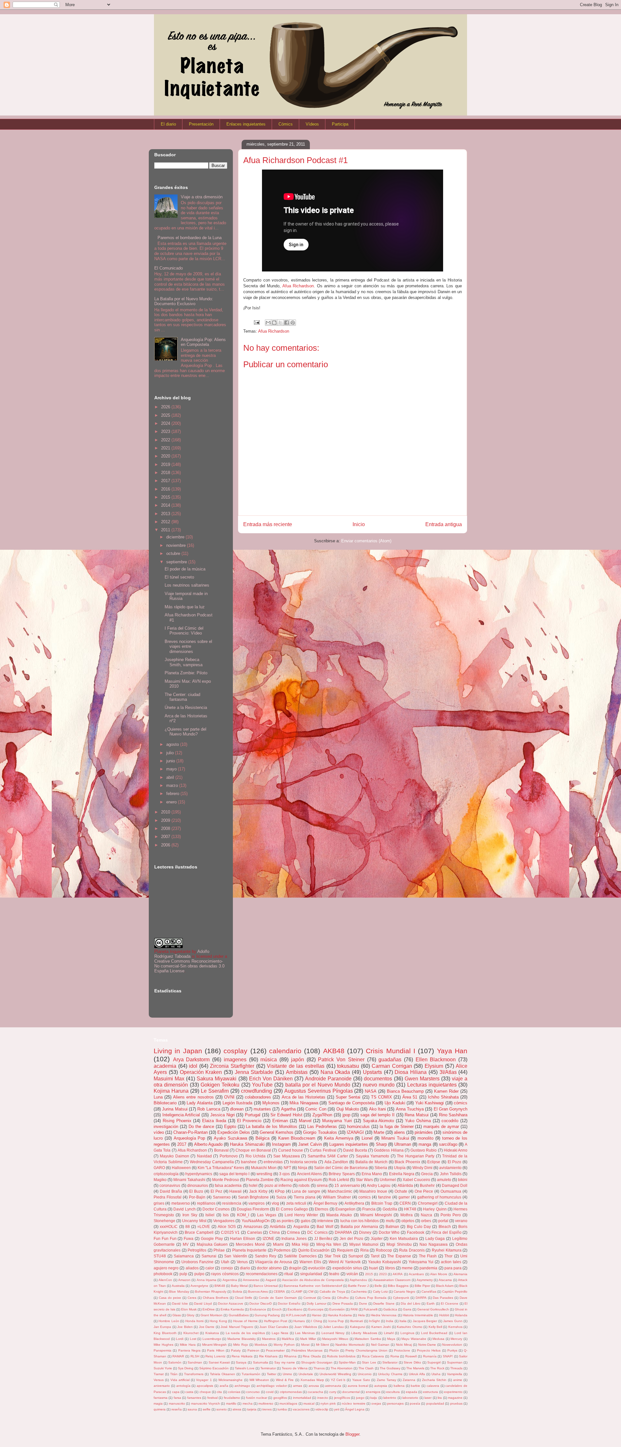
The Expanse (399, 1256)
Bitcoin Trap (381, 1203)
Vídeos (312, 124)
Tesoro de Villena (295, 1368)
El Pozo (455, 1162)
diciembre (176, 537)
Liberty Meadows (364, 1333)
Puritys (452, 1350)
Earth (431, 1303)
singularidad (311, 1274)
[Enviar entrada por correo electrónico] (256, 322)
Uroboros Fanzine (197, 1262)
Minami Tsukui (395, 1138)
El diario (168, 124)
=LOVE (203, 1226)
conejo (227, 1268)
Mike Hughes (163, 1344)
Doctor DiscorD (260, 1303)
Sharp (381, 1144)
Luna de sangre (306, 1191)
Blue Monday (179, 1291)
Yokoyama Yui (421, 1262)
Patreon (253, 1350)
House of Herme (245, 1321)
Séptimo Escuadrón (214, 1368)
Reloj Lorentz (215, 1356)
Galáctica (390, 1309)
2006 (166, 845)
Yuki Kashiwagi (429, 1102)
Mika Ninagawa (303, 1102)
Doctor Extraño (289, 1303)
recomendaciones (262, 1274)
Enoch (277, 1309)
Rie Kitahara (268, 1356)
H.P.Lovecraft (296, 1315)
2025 (166, 415)
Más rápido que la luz (185, 606)
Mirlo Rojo (240, 1344)
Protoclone (402, 1350)
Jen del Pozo (351, 1238)
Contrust (309, 1297)
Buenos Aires (258, 1291)
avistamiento (450, 1167)
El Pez (216, 1191)
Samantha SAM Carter (328, 1156)
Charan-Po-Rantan (190, 1132)
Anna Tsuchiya (410, 1109)
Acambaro (416, 1274)
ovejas (376, 1403)
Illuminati (356, 1321)
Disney (365, 1232)
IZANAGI (355, 1132)
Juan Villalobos (305, 1327)
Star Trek (332, 1256)
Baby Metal (239, 1285)
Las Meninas (305, 1333)
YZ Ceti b (338, 1380)
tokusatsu (348, 1066)
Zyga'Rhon (322, 1114)
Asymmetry (425, 1280)
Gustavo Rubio (423, 1150)
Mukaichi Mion (264, 1167)
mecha (248, 1403)
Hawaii (235, 1191)
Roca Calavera (373, 1356)
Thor (448, 1256)
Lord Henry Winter (301, 1215)
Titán (174, 1374)
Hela (361, 1315)
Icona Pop (336, 1321)
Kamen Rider (446, 1091)
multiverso (265, 1403)
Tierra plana (304, 1197)
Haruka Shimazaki (247, 1144)
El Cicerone (449, 1303)
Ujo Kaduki (395, 1102)
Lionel (367, 1138)
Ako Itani (377, 1109)
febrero (173, 793)
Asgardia (301, 1226)
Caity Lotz (380, 1291)
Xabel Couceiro (416, 1179)
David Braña (171, 1191)
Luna (158, 1097)
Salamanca (184, 1256)
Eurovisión (337, 1309)
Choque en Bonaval (253, 1150)
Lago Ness (280, 1333)
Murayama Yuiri (337, 1120)
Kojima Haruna (171, 1091)
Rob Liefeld (339, 1179)
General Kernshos (276, 1132)
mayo (172, 769)
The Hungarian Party (415, 1156)
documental (351, 1392)
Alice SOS (227, 1226)
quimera (160, 1409)
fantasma (161, 1397)
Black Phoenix (407, 1162)
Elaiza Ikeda (214, 1120)
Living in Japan (178, 1051)
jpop (346, 1114)
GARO (159, 1167)
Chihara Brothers (215, 1297)
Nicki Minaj (404, 1344)
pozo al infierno (278, 1185)
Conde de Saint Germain (278, 1297)
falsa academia (228, 1185)
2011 (166, 529)
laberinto (389, 1397)
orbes (426, 1221)
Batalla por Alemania (359, 1226)
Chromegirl (428, 1203)
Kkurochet (191, 1333)
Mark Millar (308, 1339)
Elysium (434, 1066)
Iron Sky (189, 1215)
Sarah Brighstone (253, 1197)
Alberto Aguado (208, 1144)
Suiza (281, 1197)
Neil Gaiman (380, 1344)
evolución (316, 1268)
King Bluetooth (165, 1333)
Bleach (445, 1226)
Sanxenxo (222, 1197)
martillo (231, 1403)
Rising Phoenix (177, 1120)
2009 (166, 820)
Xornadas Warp (312, 1380)
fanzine (384, 1197)
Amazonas (253, 1226)
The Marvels (415, 1368)
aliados (192, 1268)
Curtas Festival (323, 1150)
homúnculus (358, 1126)
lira (440, 1397)
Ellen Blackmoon (436, 1059)
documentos (378, 1078)
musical (308, 1403)
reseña (176, 1409)
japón (297, 1059)
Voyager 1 (204, 1380)
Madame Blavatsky (241, 1339)
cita (219, 1392)
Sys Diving (185, 1368)
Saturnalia (260, 1362)
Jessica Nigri (222, 1114)
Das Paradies (443, 1297)
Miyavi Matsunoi (363, 1244)
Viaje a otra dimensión (202, 196)
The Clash (366, 1368)
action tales (451, 1262)
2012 (166, 521)
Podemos (282, 1250)
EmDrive (208, 1309)
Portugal (252, 1114)
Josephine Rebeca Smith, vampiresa (183, 662)
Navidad (204, 1156)
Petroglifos (197, 1250)
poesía (415, 1403)
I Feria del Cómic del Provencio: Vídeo (184, 631)
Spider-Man (347, 1362)
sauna (192, 1409)
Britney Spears (341, 1174)
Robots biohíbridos (341, 1356)
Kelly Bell (435, 1327)
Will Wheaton (259, 1380)
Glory (190, 1315)
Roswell (411, 1356)
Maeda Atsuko (339, 1215)
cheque (205, 1392)
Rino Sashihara (453, 1114)
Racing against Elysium (301, 1179)
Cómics (285, 124)
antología (183, 1385)
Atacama (445, 1280)
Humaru (299, 1321)
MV (186, 1244)
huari (373, 1268)
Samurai (209, 1256)
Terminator (268, 1368)
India (389, 1321)
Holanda (461, 1315)
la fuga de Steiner (397, 1126)
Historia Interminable (418, 1315)
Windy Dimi (422, 1167)
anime (457, 1380)
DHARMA (343, 1232)
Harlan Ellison (242, 1238)
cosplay (235, 1051)
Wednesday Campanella (212, 1162)
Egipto (230, 1126)
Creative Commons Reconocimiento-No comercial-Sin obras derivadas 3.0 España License (189, 966)
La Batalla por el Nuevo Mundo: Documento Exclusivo (183, 301)
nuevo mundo (379, 1085)
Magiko (160, 1179)
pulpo (199, 1274)
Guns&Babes (239, 1315)
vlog (275, 1203)
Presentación (201, 124)
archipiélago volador (271, 1385)
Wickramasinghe (230, 1380)
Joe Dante (206, 1327)
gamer (404, 1197)
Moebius (261, 1344)
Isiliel (209, 1215)
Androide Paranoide (328, 1078)
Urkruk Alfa (417, 1374)
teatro (334, 1274)
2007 (166, 836)
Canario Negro (404, 1291)
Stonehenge (164, 1221)
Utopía (400, 1167)
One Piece (424, 1191)
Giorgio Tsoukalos (320, 1132)
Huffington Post (275, 1321)
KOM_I (243, 1215)
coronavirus (169, 1185)
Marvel (305, 1120)
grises (159, 1203)
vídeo (159, 1132)
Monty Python (284, 1344)
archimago (242, 1385)
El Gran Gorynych (451, 1109)
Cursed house (290, 1150)
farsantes (194, 1397)
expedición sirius (347, 1268)
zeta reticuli (296, 1203)
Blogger (352, 1434)
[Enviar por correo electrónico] (268, 322)
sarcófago (448, 1144)
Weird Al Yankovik (345, 1262)
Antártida (278, 1226)
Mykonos (270, 1102)
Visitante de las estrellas (295, 1066)
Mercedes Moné (250, 1244)
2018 (166, 472)
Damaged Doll (454, 1185)
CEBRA (279, 1291)
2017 (166, 480)
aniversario (162, 1385)
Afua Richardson (298, 285)
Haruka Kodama (340, 1315)
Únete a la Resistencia (186, 707)
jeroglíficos (342, 1397)
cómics (460, 1102)
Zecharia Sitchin (434, 1380)
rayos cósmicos (224, 1274)
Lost (193, 1339)
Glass (176, 1315)
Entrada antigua (443, 524)
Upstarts (372, 1072)
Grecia (427, 1174)
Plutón (334, 1350)
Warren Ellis (310, 1262)
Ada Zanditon (336, 1162)
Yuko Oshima (418, 1120)
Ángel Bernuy (325, 1203)
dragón (295, 1268)
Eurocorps (315, 1309)
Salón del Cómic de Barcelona (341, 1167)
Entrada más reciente (267, 524)
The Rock (437, 1368)
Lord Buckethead (434, 1333)
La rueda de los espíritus (245, 1333)
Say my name (284, 1362)
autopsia (380, 1385)
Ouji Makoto (347, 1109)
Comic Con (315, 1109)
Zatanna (409, 1380)
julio (170, 752)
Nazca (426, 1215)
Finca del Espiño (446, 1232)
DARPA (421, 1297)
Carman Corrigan (392, 1066)
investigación (166, 1126)
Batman (392, 1226)
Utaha (436, 1374)
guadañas (389, 1059)
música (268, 1059)
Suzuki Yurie (163, 1368)
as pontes (285, 1221)
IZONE (268, 1238)
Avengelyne (199, 1285)
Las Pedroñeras (322, 1126)
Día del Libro (410, 1303)
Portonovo (229, 1156)
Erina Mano (372, 1174)
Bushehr (427, 1185)
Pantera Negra (189, 1350)
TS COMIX (381, 1097)
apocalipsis (205, 1385)
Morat (305, 1344)
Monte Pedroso (225, 1179)
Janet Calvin (309, 1144)
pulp (183, 1274)
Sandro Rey (266, 1256)
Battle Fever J (358, 1285)
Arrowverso (251, 1280)
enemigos (373, 1392)
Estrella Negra (401, 1174)
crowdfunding (256, 1091)
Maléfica (288, 1339)
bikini (462, 1179)
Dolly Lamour (316, 1303)
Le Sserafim (215, 1091)
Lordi (179, 1339)
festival (212, 1397)
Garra (407, 1309)
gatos (305, 1221)
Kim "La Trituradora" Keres (221, 1167)
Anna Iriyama (206, 1280)
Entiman (280, 1120)
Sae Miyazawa (286, 1156)
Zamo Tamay (386, 1380)
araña (224, 1385)
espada (411, 1392)
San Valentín (235, 1256)
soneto (221, 1409)
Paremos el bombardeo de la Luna (190, 237)
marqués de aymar (441, 1126)
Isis (226, 1215)
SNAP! (448, 1356)
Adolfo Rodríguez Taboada (181, 954)
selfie (207, 1409)
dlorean (237, 1109)
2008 (166, 828)
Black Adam (444, 1285)
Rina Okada (312, 1356)
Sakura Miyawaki (216, 1078)
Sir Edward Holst (286, 1114)
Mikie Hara (188, 1344)
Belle (378, 1285)
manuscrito (177, 1403)
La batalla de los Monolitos (271, 1126)
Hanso (316, 1315)
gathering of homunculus (439, 1197)
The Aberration (342, 1368)
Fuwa (188, 1238)
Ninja (302, 1167)
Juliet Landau (333, 1327)
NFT (287, 1167)
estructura (430, 1392)
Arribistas (297, 1072)
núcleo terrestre (353, 1403)
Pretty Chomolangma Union (366, 1350)
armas (297, 1385)
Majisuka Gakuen (212, 1244)
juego (360, 1397)
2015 (166, 497)
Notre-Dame (427, 1344)
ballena (399, 1385)
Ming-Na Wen (328, 1244)
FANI (354, 1309)
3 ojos (284, 1174)
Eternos (321, 1209)
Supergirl (434, 1362)
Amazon (184, 1280)
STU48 (160, 1256)
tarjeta (251, 1409)
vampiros (256, 1203)
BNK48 (219, 1285)
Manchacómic (340, 1191)
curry (332, 1392)
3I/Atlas (448, 1072)
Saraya (241, 1362)
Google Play (212, 1238)
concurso (253, 1392)
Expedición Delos (233, 1132)
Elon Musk (189, 1309)
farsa (177, 1397)
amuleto (444, 1179)
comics (364, 1197)
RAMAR (178, 1356)
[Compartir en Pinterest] (292, 322)
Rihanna (290, 1356)
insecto (322, 1397)
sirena (322, 1185)
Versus (159, 1380)
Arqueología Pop (189, 1138)
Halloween (181, 1167)
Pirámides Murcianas (306, 1350)
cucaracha (315, 1392)
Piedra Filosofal (167, 1197)
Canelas (254, 1232)
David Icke (180, 1303)
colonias (234, 1392)
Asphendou (358, 1280)
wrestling (264, 1174)
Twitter (271, 1374)
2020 (166, 456)
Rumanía (430, 1356)
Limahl (389, 1333)
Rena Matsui (417, 1114)
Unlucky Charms (390, 1374)
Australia (178, 1285)
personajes (395, 1403)
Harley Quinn (434, 1209)
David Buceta (355, 1150)
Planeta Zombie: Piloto (186, 672)
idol (193, 1066)
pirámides (424, 1132)
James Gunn (452, 1321)
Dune (363, 1303)
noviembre (176, 545)
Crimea (293, 1232)
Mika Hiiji (300, 1244)
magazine (455, 1397)
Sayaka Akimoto (378, 1120)
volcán (352, 1274)
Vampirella (454, 1374)
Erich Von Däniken (271, 1078)
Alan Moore (438, 1274)
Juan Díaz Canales (273, 1327)
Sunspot (355, 1256)
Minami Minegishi (376, 1215)
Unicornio (365, 1374)
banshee (248, 1162)
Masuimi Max (169, 1078)
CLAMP (296, 1291)
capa (176, 1392)
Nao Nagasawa (433, 1244)
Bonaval (221, 1150)
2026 (166, 406)
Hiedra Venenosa (384, 1315)
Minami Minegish (214, 1344)
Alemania (460, 1274)
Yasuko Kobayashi (384, 1262)
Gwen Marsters (422, 1078)
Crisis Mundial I (390, 1051)
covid (270, 1392)
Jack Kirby (258, 1191)
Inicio (359, 524)
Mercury (456, 1339)
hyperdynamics (198, 1174)
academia (165, 1066)
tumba (282, 1409)
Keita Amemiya (338, 1138)
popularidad (435, 1403)
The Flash (428, 1256)
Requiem (345, 1250)
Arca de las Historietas (303, 1097)
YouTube (262, 1085)
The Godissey (390, 1368)
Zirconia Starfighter (232, 1066)
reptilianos (206, 1203)
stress (237, 1409)
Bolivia (237, 1291)
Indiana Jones (294, 1238)
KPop (280, 1191)
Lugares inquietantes (348, 1144)
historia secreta (303, 1162)
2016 (166, 489)
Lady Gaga (435, 1238)
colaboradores (258, 1097)
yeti (336, 1409)
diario (245, 1268)
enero (172, 802)
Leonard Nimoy (333, 1333)
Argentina (230, 1280)
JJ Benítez (323, 1238)
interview (325, 1221)
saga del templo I (234, 1174)
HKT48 (410, 1209)
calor (209, 1268)
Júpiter (377, 1238)
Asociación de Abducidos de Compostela (312, 1280)
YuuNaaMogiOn (256, 1221)
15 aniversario (347, 1185)
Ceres (192, 1297)
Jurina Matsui (174, 1109)
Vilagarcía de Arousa (273, 1262)
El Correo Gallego (292, 1209)
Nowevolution (452, 1344)
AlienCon (165, 1280)
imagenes (235, 1059)
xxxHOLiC (169, 1226)
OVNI (229, 1097)
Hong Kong (218, 1321)
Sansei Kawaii (219, 1362)
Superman (455, 1362)
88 (187, 1226)
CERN (405, 1203)
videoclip (321, 1409)
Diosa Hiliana (411, 1072)
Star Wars (364, 1179)
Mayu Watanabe (413, 1339)
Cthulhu (343, 1297)
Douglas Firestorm (253, 1209)
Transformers (193, 1374)
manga (425, 1144)
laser (427, 1397)
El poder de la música (185, 569)
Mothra (406, 1215)
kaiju (373, 1397)
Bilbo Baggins (398, 1285)
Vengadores (223, 1221)
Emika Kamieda (232, 1309)
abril (170, 777)
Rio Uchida (255, 1156)
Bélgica (262, 1138)
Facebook (415, 1232)
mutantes (262, 1109)
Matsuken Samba (367, 1339)
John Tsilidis (451, 1174)
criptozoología (166, 1174)
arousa (314, 1385)
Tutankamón (251, 1374)
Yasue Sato (361, 1380)
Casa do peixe (170, 1297)
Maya (391, 1339)
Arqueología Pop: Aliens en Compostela (203, 342)
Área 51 (409, 1097)
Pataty (236, 1350)
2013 (166, 513)
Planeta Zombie (260, 1179)
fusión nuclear (256, 1397)
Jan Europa (162, 1327)
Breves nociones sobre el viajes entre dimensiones (188, 646)
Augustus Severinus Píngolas (318, 1091)
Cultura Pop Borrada (371, 1297)
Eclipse (433, 1162)
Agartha (288, 1109)
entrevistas (273, 1162)
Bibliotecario (165, 1102)
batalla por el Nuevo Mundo (317, 1085)
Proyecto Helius (429, 1350)
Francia (369, 1209)
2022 (166, 439)
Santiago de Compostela (351, 1102)
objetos (407, 1221)
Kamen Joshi (381, 1327)
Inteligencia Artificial (181, 1114)
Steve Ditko (412, 1362)
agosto (173, 744)
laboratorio (410, 1397)
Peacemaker (275, 1350)
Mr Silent (322, 1344)
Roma (394, 1356)
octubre (173, 553)
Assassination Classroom (391, 1280)
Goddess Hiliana (388, 1150)
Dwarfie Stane (384, 1303)
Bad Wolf (325, 1226)
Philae (219, 1250)
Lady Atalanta (199, 1102)
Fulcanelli (370, 1309)
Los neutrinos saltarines (187, 585)
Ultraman (402, 1144)
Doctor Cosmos (216, 1209)
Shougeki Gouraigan (316, 1362)
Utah (225, 1262)
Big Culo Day (419, 1226)
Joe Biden (184, 1327)
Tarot (375, 1256)
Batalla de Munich (371, 1162)
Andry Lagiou (378, 1185)
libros (390, 1268)
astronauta (333, 1385)
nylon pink (328, 1403)
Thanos (319, 1368)
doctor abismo (269, 1268)
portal (443, 1221)
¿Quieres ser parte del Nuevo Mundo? (185, 732)
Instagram (281, 1144)
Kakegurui (357, 1327)
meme (407, 1268)
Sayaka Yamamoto (372, 1156)
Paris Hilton (215, 1350)
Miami (278, 1244)
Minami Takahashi (189, 1179)
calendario (285, 1051)
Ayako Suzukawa (230, 1138)
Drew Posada (342, 1303)
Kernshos (455, 1327)
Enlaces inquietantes (246, 124)
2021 (166, 448)
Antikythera (354, 1203)
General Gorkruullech (433, 1309)
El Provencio (249, 1120)
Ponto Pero (451, 1215)
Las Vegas (266, 1215)
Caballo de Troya (332, 1291)
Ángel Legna (355, 1409)
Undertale (306, 1374)
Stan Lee (369, 1362)
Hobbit (444, 1315)
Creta (326, 1297)
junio (171, 760)
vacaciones (301, 1409)
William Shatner (337, 1197)
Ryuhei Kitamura (447, 1250)
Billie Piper (422, 1285)
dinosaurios (197, 1185)
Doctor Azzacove (230, 1303)
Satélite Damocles (300, 1256)
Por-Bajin (197, 1197)
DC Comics (317, 1232)
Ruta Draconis (412, 1250)
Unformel (388, 1179)
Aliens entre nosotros (193, 1097)
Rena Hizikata (242, 1356)
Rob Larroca (208, 1109)
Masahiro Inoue (373, 1191)
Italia (403, 1321)
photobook (163, 1274)
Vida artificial (180, 1380)
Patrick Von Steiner (341, 1059)
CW (310, 1291)
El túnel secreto (179, 577)
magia (158, 1403)
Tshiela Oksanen (222, 1374)
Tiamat (159, 1374)
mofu (390, 1221)
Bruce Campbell (199, 1232)
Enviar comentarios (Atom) (366, 540)
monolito (425, 1138)
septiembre (177, 561)
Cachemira (359, 1291)
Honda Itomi (194, 1321)
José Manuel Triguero (237, 1327)
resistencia (231, 1203)
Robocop (384, 1250)
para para (453, 1268)
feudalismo (232, 1397)
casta (189, 1392)
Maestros (269, 1339)
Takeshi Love (245, 1368)
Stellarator (390, 1362)
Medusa (438, 1339)
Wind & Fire (285, 1380)
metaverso (180, 1203)
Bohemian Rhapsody (210, 1291)
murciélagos (288, 1403)
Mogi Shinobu (399, 1244)
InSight (374, 1321)
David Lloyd (203, 1303)
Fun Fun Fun (165, 1238)
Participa (340, 124)
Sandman (195, 1362)
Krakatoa (212, 1333)
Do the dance (201, 1126)
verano (461, 1221)
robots (304, 1185)
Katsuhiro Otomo (409, 1327)
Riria (364, 1250)
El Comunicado (168, 268)
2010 (166, 812)
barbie (415, 1385)
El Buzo (196, 1191)
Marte (379, 1132)
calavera (433, 1385)
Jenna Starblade (254, 1072)
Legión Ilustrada (238, 1102)
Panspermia (162, 1350)
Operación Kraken (201, 1072)
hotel (253, 1185)
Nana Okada (335, 1072)
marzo (172, 785)
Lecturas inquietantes (432, 1085)
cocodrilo (449, 1120)
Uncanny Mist (194, 1221)
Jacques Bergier (425, 1321)
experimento (453, 1392)
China (274, 1232)
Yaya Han (452, 1051)
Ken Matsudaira (404, 1238)
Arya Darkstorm (191, 1059)
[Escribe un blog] (274, 322)
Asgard (271, 1280)
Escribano (295, 1309)
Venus (242, 1262)
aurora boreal (358, 1385)
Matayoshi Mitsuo (335, 1339)
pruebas (456, 1403)
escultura (393, 1392)
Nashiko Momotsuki (350, 1344)
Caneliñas (428, 1291)
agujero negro (166, 1268)
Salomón (174, 1362)
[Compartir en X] (280, 322)
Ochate (401, 1191)
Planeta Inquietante (249, 1250)
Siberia (381, 1167)
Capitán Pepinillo (454, 1291)
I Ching (316, 1321)
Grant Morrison (212, 1315)
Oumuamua (451, 1191)
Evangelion (345, 1209)
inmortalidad (302, 1397)
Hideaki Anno (455, 1150)
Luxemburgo (211, 1339)
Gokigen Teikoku (220, 1085)
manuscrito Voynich (205, 1403)
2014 (166, 505)
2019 (166, 464)
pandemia (428, 1268)
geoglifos (280, 1397)
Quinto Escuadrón (314, 1250)
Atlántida (405, 1185)
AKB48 (333, 1051)
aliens (399, 1132)
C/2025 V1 (230, 1232)
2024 (166, 423)
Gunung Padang (267, 1315)
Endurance (258, 1309)
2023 (166, 431)
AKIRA (398, 1274)
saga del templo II (377, 1114)
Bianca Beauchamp (405, 1091)
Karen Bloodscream (297, 1138)
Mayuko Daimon (174, 1156)
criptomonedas (291, 1392)
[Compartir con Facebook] (286, 322)
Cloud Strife (244, 1297)
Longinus (407, 1333)
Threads (456, 1368)
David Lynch (184, 1209)
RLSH (195, 1356)
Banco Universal (266, 1285)
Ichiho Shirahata (443, 1097)
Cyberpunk (401, 1297)
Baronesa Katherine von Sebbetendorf (313, 1285)
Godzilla (390, 1209)
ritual (288, 1274)
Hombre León (168, 1321)
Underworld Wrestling (335, 1374)
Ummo (287, 1374)
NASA (370, 1091)
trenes (267, 1409)
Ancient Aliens (309, 1174)
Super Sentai (348, 1097)
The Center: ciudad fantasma (182, 697)
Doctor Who (389, 1232)
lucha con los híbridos (359, 1221)
